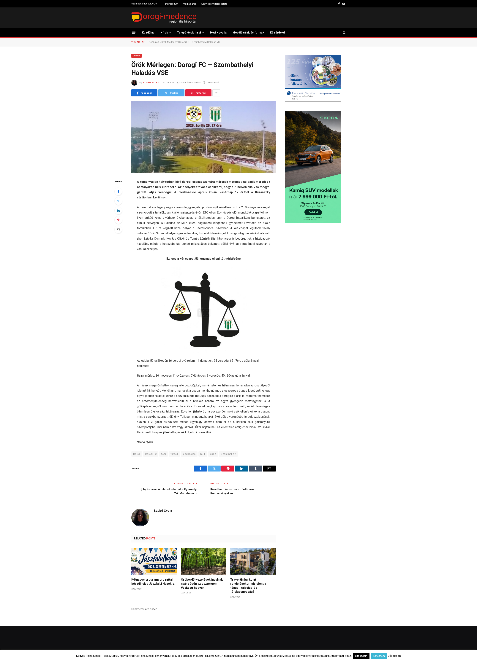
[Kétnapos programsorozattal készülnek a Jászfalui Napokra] (154, 561)
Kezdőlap (148, 32)
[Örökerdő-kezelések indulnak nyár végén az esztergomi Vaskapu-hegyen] (203, 561)
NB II (203, 454)
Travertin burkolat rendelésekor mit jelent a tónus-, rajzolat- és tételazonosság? (248, 585)
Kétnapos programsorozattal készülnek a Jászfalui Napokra (153, 581)
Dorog (136, 56)
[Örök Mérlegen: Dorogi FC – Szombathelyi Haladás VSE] (203, 137)
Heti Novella (218, 32)
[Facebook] (118, 191)
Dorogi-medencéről (254, 654)
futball (174, 454)
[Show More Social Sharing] (216, 92)
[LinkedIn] (118, 210)
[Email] (118, 229)
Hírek (164, 32)
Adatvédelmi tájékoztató (214, 3)
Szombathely (228, 454)
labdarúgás (189, 454)
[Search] (344, 32)
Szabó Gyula (151, 82)
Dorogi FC (151, 454)
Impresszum (171, 3)
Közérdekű (277, 32)
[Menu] (133, 32)
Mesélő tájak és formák (248, 32)
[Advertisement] (315, 255)
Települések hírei (189, 32)
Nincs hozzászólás (191, 82)
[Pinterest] (118, 220)
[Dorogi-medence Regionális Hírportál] (163, 17)
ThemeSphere (172, 654)
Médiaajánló (189, 3)
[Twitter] (118, 201)
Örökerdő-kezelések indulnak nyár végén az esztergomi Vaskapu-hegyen (202, 584)
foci (163, 454)
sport (213, 454)
